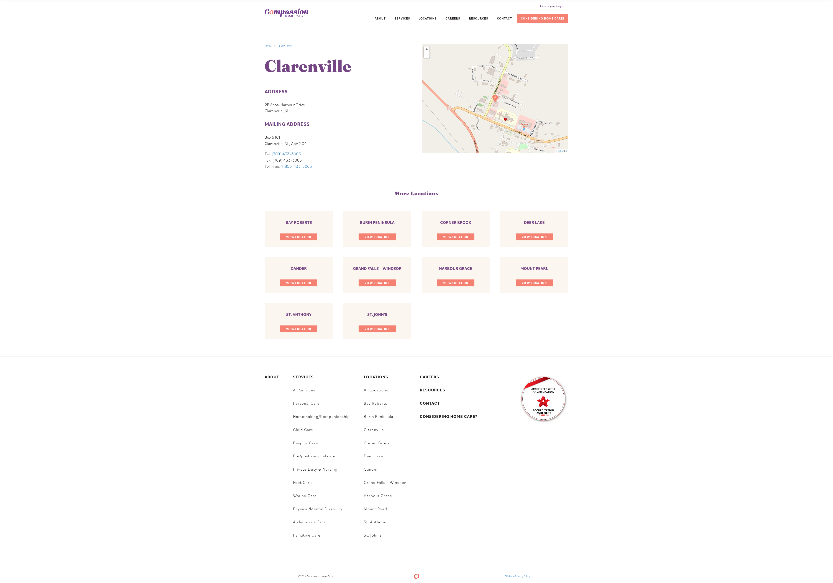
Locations (428, 18)
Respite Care (305, 442)
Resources (478, 18)
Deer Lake (373, 455)
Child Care (303, 429)
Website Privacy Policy (517, 576)
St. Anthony (375, 521)
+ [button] (427, 49)
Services (402, 18)
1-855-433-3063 (296, 166)
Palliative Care (307, 535)
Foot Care (302, 482)
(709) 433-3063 (286, 153)
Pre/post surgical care (314, 455)
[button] (298, 236)
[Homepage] (286, 13)
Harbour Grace (378, 495)
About (380, 18)
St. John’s (373, 535)
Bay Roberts (375, 403)
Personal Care (306, 403)
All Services (304, 389)
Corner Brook (377, 442)
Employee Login (552, 6)
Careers (453, 18)
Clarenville (374, 429)
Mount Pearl (375, 508)
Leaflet (560, 151)
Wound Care (305, 495)
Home (268, 45)
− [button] (427, 55)
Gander (371, 469)
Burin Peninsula (378, 416)
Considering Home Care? (542, 18)
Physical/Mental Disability (318, 508)
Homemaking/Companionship (321, 416)
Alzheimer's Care (309, 521)
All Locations (376, 389)
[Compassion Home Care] (416, 576)
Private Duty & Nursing (315, 469)
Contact (504, 18)
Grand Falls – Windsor (385, 482)
